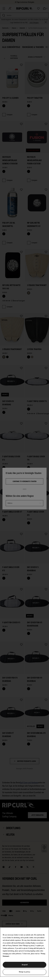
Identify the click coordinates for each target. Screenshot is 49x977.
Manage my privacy (24, 972)
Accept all (24, 965)
